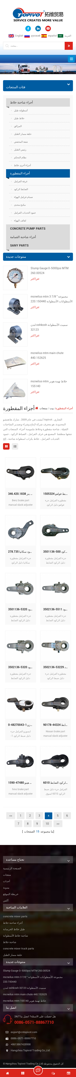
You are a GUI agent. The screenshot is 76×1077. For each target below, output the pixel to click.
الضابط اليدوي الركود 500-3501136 (57, 551)
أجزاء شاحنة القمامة (23, 237)
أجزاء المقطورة (20, 173)
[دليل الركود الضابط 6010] (55, 761)
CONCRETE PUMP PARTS (27, 228)
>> (58, 823)
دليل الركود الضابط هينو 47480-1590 (22, 782)
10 (47, 823)
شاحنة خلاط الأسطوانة (15, 935)
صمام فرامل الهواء (23, 197)
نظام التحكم (20, 157)
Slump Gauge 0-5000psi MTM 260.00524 (50, 271)
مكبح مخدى (20, 205)
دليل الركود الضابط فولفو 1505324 (57, 493)
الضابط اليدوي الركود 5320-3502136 (22, 667)
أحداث (6, 881)
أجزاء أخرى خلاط (22, 165)
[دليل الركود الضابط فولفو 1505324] (55, 472)
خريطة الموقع (10, 894)
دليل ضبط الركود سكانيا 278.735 (22, 551)
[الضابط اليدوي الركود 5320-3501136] (20, 588)
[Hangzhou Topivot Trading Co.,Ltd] (38, 14)
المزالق (18, 126)
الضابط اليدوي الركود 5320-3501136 (22, 609)
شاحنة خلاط (9, 942)
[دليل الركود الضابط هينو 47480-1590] (20, 761)
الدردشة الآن (40, 1070)
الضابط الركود (21, 189)
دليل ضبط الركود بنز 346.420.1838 (22, 493)
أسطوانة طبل (21, 110)
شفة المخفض (21, 141)
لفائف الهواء (20, 220)
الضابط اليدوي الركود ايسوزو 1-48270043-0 (22, 724)
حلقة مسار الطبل (22, 134)
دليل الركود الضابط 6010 (57, 782)
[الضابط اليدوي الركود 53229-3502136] (55, 645)
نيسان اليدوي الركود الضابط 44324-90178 (57, 724)
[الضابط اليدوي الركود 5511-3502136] (55, 588)
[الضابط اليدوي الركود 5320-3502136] (20, 645)
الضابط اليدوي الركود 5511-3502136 (57, 609)
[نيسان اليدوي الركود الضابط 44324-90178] (55, 703)
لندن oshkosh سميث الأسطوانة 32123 (49, 327)
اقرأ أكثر (35, 279)
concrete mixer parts (15, 916)
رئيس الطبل (20, 149)
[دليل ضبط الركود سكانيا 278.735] (20, 530)
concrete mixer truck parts (18, 948)
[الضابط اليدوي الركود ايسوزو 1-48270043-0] (20, 703)
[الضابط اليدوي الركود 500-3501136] (55, 530)
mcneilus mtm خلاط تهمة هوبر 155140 (49, 384)
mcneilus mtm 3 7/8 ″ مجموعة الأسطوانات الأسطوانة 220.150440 (52, 299)
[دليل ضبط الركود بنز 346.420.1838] (20, 472)
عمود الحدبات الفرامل (25, 212)
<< (10, 815)
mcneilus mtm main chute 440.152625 (47, 355)
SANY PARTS (19, 245)
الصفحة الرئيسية (12, 868)
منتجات (43, 408)
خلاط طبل (19, 118)
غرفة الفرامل (20, 181)
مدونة (6, 887)
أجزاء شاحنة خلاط (21, 102)
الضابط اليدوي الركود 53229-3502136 (57, 667)
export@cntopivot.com (24, 1032)
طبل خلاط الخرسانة (14, 929)
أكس (6, 900)
